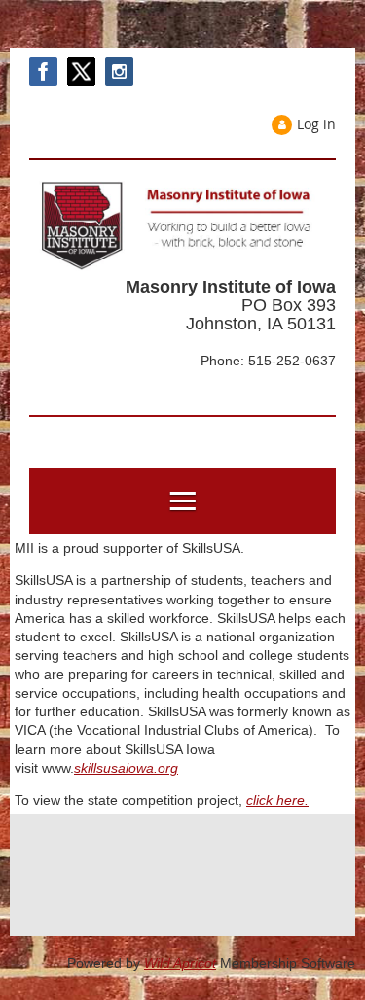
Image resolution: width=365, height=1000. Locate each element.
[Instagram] (119, 71)
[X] (81, 71)
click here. (277, 800)
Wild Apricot (180, 963)
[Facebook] (43, 71)
